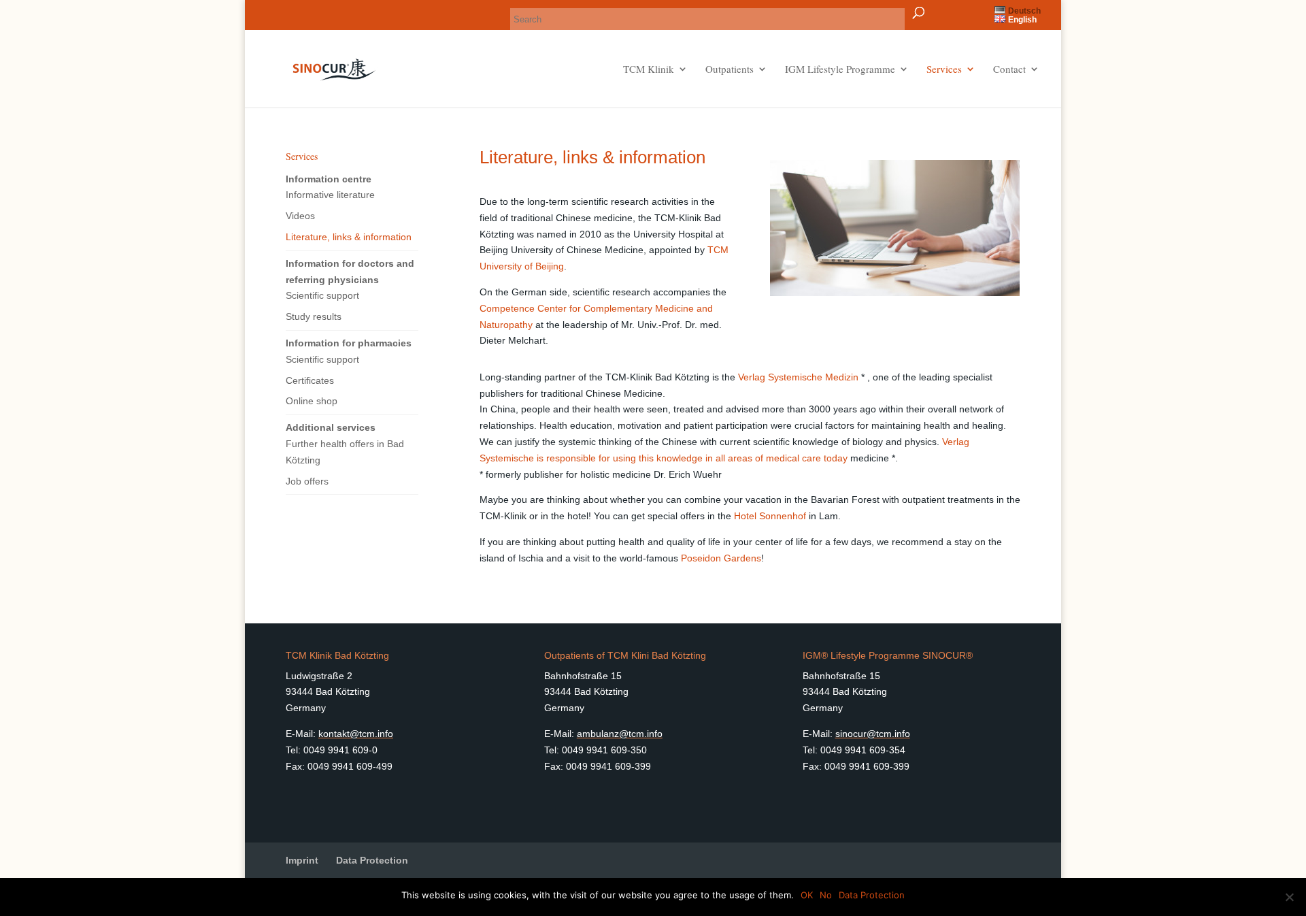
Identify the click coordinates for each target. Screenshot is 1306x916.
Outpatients (729, 70)
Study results (313, 316)
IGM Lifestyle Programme (840, 70)
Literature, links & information (349, 236)
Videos (300, 215)
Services (944, 70)
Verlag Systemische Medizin (799, 377)
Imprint (302, 860)
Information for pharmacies (349, 343)
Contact (1009, 70)
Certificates (310, 380)
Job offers (307, 481)
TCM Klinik (648, 70)
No (826, 894)
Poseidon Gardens (721, 558)
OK (807, 894)
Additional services (330, 427)
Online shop (311, 400)
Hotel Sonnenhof (771, 515)
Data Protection (372, 860)
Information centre (328, 179)
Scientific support (322, 295)
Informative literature (330, 194)
